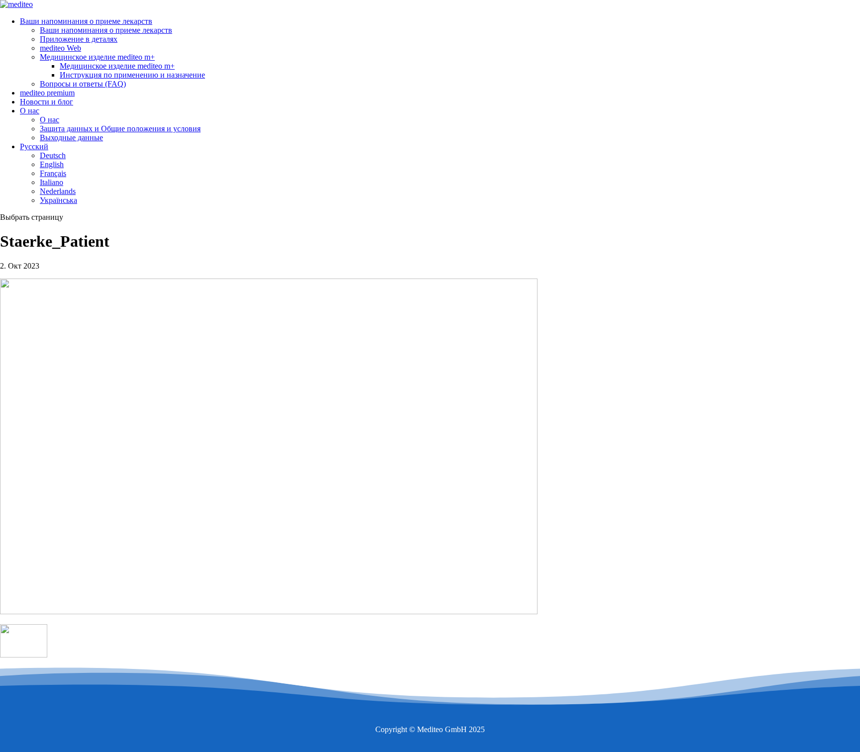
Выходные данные (71, 137)
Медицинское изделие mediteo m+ (97, 57)
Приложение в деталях (78, 39)
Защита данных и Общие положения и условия (120, 128)
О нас (29, 110)
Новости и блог (46, 101)
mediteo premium (47, 93)
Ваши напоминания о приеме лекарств (86, 21)
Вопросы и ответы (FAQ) (83, 84)
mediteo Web (60, 48)
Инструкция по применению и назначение (132, 75)
